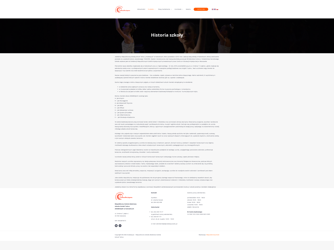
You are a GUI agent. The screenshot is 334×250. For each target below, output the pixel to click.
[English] (213, 9)
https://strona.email (212, 235)
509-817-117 (157, 216)
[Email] (120, 225)
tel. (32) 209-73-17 (157, 212)
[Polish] (217, 9)
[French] (215, 9)
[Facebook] (116, 225)
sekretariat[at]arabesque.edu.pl (166, 224)
